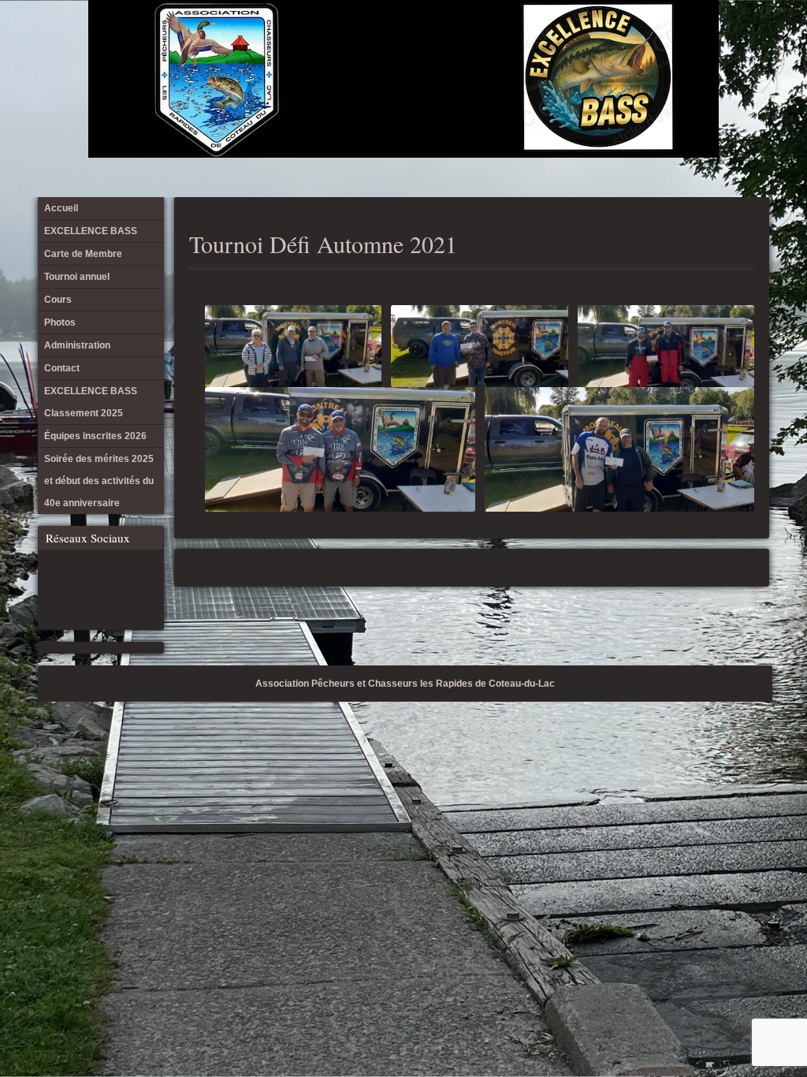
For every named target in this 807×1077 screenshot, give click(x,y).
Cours (596, 39)
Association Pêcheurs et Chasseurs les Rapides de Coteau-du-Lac (405, 683)
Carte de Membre (544, 39)
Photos (622, 39)
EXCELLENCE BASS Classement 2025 (700, 39)
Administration (648, 39)
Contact (674, 39)
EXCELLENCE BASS (518, 39)
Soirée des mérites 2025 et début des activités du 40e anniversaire (752, 39)
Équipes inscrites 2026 (726, 39)
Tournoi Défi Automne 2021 (323, 243)
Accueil (492, 39)
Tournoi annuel (570, 39)
